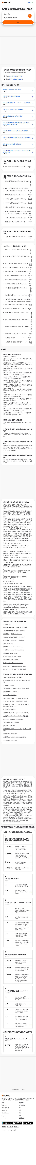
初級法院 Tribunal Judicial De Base (12, 646)
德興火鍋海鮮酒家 (8, 643)
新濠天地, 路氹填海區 (9, 685)
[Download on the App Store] (17, 1123)
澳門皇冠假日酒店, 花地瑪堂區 (11, 722)
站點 (20, 1113)
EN (3, 1116)
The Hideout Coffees (9, 630)
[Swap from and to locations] (30, 16)
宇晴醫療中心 (7, 624)
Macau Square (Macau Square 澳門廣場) (14, 666)
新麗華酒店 (22, 640)
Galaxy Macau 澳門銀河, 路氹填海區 (13, 677)
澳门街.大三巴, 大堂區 (9, 725)
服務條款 (4, 1127)
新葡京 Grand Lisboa (16, 634)
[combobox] (18, 14)
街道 (20, 1110)
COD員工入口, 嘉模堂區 (9, 709)
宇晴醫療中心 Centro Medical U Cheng (13, 650)
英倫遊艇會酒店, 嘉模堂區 (10, 734)
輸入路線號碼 (22, 1105)
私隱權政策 (10, 1127)
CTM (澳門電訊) (20, 630)
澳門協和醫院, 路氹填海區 (10, 740)
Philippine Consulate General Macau (13, 663)
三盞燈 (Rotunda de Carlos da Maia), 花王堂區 (15, 716)
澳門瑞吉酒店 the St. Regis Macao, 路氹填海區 (15, 712)
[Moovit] (6, 3)
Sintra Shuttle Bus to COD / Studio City (14, 637)
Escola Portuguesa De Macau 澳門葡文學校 (15, 627)
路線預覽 (29, 167)
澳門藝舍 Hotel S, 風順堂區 (10, 691)
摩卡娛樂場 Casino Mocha (10, 653)
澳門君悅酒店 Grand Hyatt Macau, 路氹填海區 (15, 698)
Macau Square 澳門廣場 (9, 669)
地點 (20, 1107)
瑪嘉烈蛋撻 (6, 634)
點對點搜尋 (21, 1118)
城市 (20, 1115)
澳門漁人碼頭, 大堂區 (22, 701)
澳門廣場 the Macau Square (10, 659)
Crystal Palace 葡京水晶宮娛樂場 (12, 656)
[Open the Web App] (27, 1123)
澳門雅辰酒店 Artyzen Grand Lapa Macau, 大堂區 (16, 688)
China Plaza (14, 640)
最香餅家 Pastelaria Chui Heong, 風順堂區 (14, 737)
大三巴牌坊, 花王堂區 (9, 701)
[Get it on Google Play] (6, 1123)
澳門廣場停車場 (22, 669)
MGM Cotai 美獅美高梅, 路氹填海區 (12, 719)
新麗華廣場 (6, 640)
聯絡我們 (16, 1127)
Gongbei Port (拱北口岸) (9, 695)
